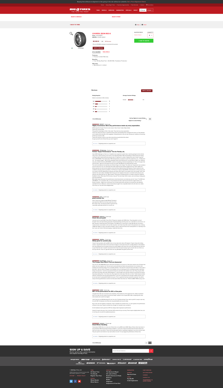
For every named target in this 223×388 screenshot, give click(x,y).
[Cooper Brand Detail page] (80, 363)
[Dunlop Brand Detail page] (127, 359)
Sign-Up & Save (131, 374)
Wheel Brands (95, 380)
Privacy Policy (81, 375)
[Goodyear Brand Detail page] (148, 359)
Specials (129, 10)
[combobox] (150, 35)
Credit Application (132, 380)
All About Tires (95, 372)
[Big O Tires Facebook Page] (75, 381)
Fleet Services (135, 5)
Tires (98, 10)
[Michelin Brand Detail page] (111, 363)
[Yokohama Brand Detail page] (101, 363)
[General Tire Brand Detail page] (117, 359)
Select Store (116, 17)
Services (112, 10)
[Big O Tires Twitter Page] (71, 381)
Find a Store (150, 5)
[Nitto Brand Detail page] (85, 359)
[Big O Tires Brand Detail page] (75, 359)
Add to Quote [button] (144, 41)
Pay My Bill (130, 378)
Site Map (72, 375)
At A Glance (96, 52)
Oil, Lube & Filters (111, 374)
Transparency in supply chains (148, 380)
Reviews (108, 41)
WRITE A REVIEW (99, 48)
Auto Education (147, 372)
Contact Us (146, 377)
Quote (143, 10)
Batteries (109, 377)
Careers (142, 5)
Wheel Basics (95, 382)
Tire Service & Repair (112, 372)
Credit (135, 10)
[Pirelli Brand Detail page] (143, 363)
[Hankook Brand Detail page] (90, 363)
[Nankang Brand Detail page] (96, 359)
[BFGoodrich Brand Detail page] (122, 363)
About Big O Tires (110, 5)
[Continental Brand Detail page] (106, 359)
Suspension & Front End (113, 383)
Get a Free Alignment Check (136, 2)
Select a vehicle (76, 17)
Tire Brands (94, 374)
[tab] (97, 52)
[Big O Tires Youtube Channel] (79, 381)
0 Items (149, 10)
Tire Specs (106, 52)
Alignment (109, 381)
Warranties (120, 10)
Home (102, 5)
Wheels (104, 10)
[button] (137, 24)
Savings (129, 372)
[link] (97, 41)
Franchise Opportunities (123, 5)
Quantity (150, 32)
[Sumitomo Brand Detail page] (137, 359)
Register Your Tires (96, 376)
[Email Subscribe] (151, 351)
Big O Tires (80, 10)
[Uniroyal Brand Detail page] (132, 363)
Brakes (108, 379)
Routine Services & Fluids (113, 376)
